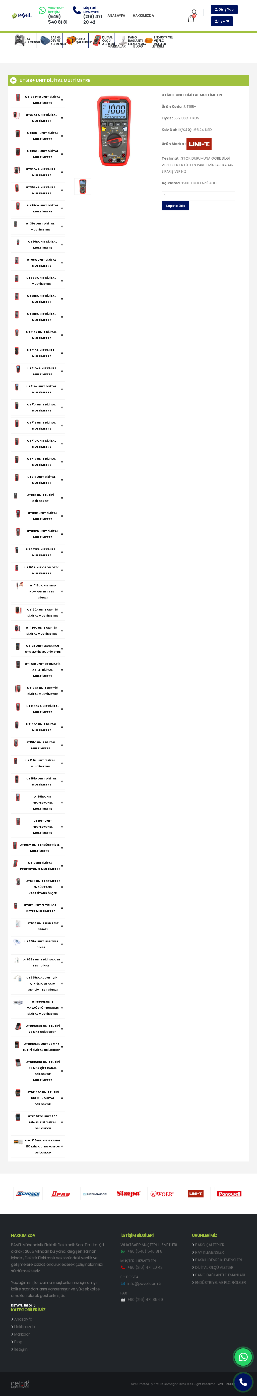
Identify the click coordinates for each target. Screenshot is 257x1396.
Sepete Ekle (175, 206)
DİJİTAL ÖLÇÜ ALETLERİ (108, 40)
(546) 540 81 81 (58, 19)
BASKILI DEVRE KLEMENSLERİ (56, 40)
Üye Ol (223, 21)
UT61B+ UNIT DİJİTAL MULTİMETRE (55, 80)
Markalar (116, 46)
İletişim (157, 46)
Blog (138, 46)
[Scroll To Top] (248, 1390)
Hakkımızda (143, 15)
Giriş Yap (226, 9)
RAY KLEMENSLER (31, 40)
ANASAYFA (116, 15)
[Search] (194, 12)
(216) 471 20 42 (92, 19)
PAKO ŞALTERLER (82, 40)
